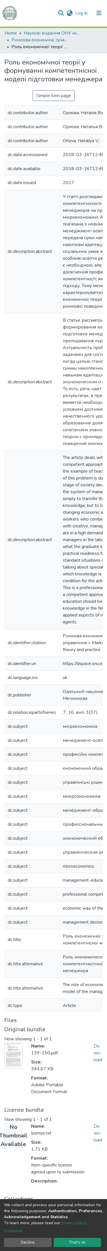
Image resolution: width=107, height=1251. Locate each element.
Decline (28, 1242)
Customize (13, 1231)
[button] (69, 13)
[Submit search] (61, 13)
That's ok (77, 1242)
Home (11, 33)
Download (98, 1053)
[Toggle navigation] (99, 13)
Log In (82, 13)
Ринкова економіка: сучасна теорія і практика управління (39, 40)
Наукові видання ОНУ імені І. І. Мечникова (52, 33)
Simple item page (53, 95)
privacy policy (73, 1223)
